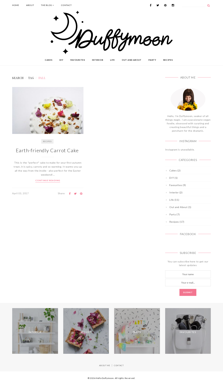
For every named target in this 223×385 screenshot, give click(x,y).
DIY (61, 60)
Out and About (131, 60)
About (30, 5)
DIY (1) (173, 177)
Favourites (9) (177, 185)
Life (112, 60)
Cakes (48, 60)
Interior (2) (175, 192)
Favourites (77, 60)
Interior (97, 60)
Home (15, 5)
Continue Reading (47, 180)
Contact (66, 5)
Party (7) (174, 214)
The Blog (46, 5)
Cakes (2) (174, 170)
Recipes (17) (176, 221)
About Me (104, 365)
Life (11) (174, 199)
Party (152, 60)
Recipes (168, 60)
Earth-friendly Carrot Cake (48, 150)
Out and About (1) (180, 207)
